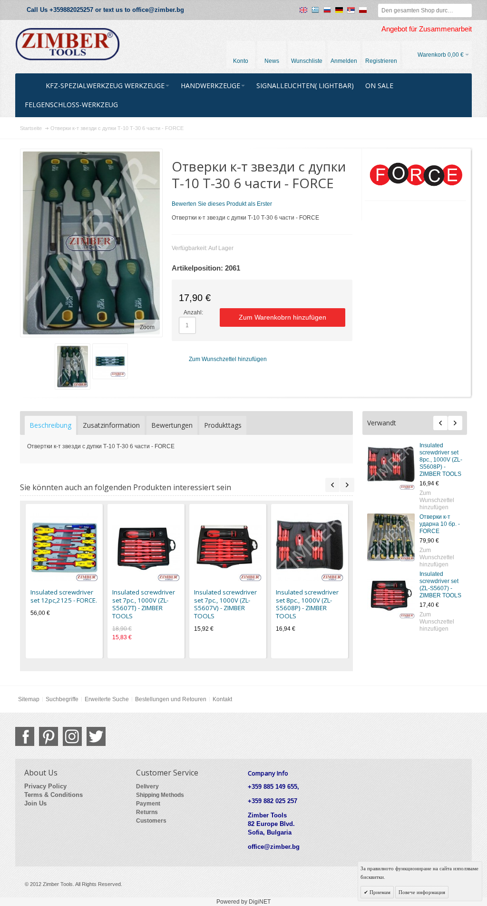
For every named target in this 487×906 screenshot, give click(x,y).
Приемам (379, 892)
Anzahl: (193, 312)
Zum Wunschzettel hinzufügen (436, 500)
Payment (148, 803)
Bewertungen (172, 425)
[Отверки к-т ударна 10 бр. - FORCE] (391, 537)
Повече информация (422, 892)
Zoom (147, 327)
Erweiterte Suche (107, 699)
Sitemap (28, 699)
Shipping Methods (160, 795)
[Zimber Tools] (67, 44)
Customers (151, 820)
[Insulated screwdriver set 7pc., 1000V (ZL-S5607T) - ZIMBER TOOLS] (146, 547)
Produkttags (223, 425)
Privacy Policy (45, 786)
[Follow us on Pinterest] (48, 736)
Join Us (35, 803)
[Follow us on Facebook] (24, 736)
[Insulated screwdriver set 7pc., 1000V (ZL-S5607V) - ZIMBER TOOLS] (228, 547)
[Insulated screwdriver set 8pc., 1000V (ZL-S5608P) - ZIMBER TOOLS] (391, 466)
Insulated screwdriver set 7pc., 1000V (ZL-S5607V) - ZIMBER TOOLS (225, 604)
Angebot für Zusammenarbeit (426, 29)
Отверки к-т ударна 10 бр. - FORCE (439, 523)
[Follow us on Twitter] (96, 736)
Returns (147, 812)
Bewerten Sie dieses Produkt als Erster (222, 204)
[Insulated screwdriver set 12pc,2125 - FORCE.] (64, 547)
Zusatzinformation (111, 425)
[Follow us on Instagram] (72, 736)
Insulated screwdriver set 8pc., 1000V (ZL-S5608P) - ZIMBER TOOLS (440, 459)
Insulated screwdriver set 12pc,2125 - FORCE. (63, 596)
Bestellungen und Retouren (170, 699)
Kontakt (222, 699)
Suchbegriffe (62, 699)
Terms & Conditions (53, 794)
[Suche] (465, 10)
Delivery (147, 786)
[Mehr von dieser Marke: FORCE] (415, 175)
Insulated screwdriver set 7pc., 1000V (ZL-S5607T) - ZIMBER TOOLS (143, 604)
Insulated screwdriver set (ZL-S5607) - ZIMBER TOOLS (440, 585)
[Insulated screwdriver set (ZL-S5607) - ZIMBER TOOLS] (391, 594)
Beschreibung (50, 425)
